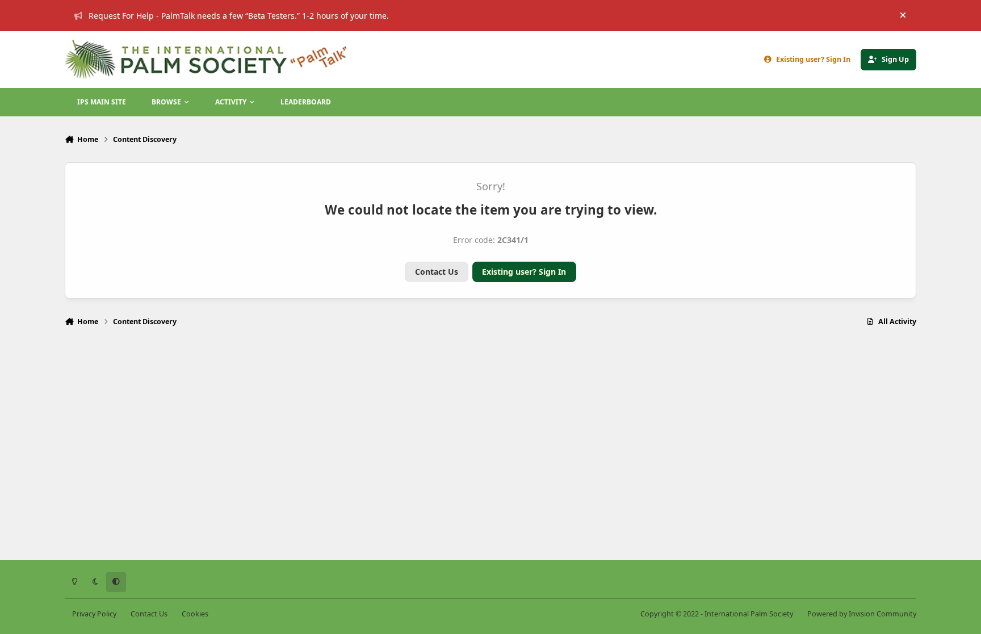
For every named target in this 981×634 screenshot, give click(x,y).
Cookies (195, 614)
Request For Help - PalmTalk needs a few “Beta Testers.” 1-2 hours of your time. (239, 15)
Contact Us (436, 271)
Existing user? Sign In (524, 271)
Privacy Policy (94, 614)
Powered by (861, 614)
